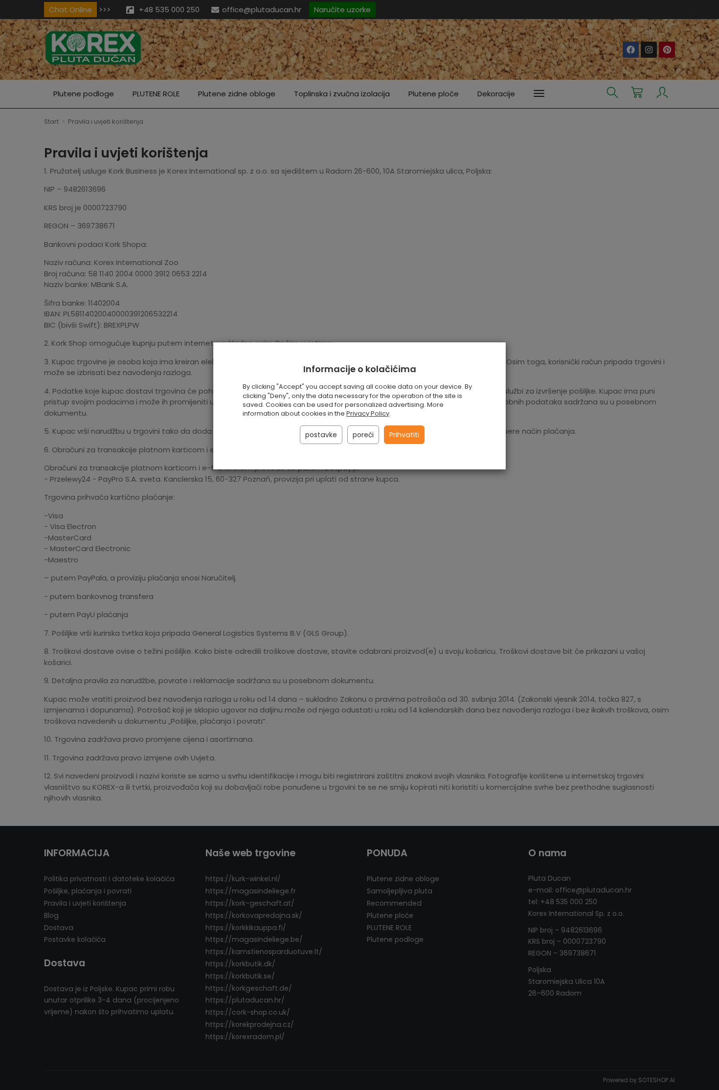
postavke (321, 435)
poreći (363, 435)
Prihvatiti (404, 435)
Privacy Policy (367, 413)
